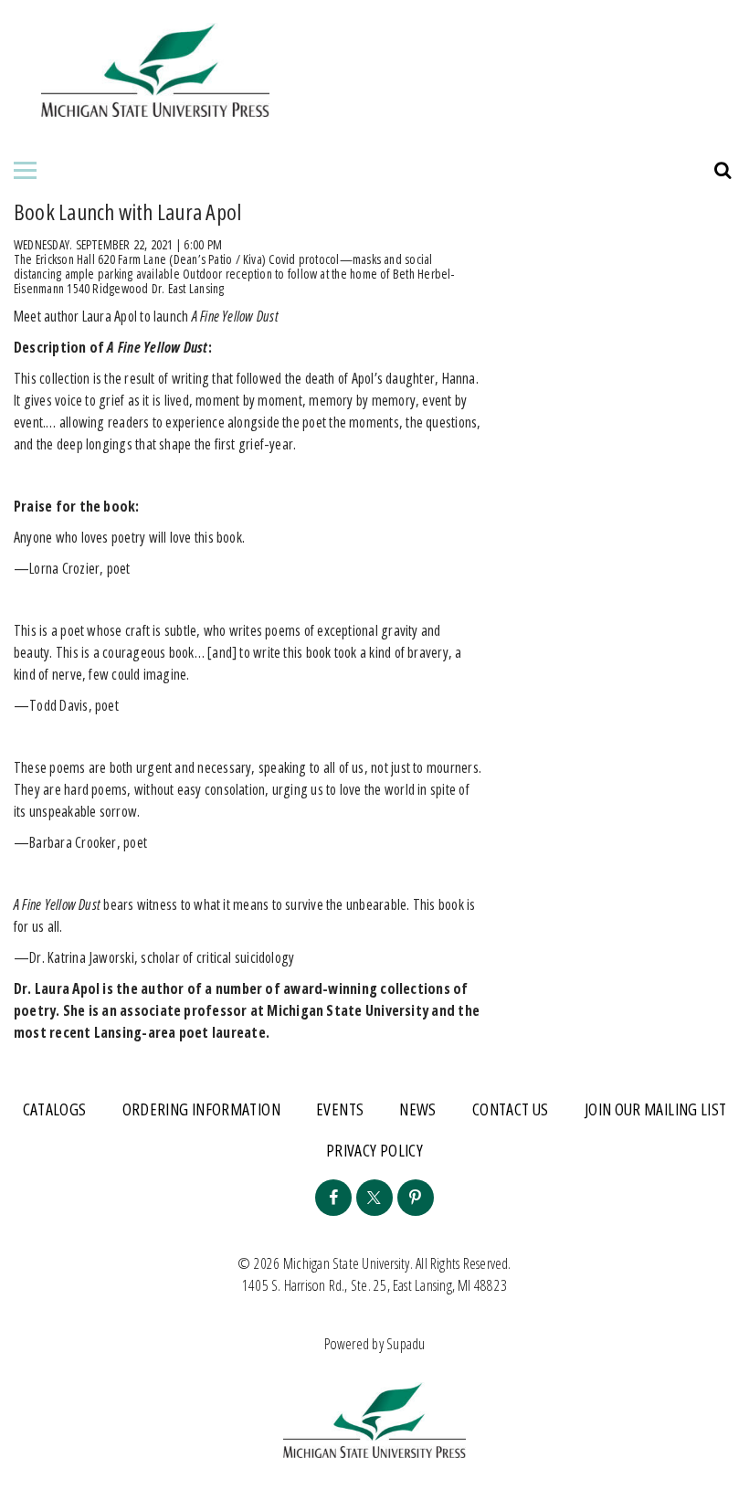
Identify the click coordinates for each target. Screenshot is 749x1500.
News (417, 1109)
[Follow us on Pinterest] (415, 1197)
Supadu (405, 1344)
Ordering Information (201, 1109)
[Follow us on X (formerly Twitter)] (374, 1197)
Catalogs (55, 1109)
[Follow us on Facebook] (333, 1197)
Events (340, 1109)
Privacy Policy (374, 1150)
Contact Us (510, 1109)
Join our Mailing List (656, 1109)
